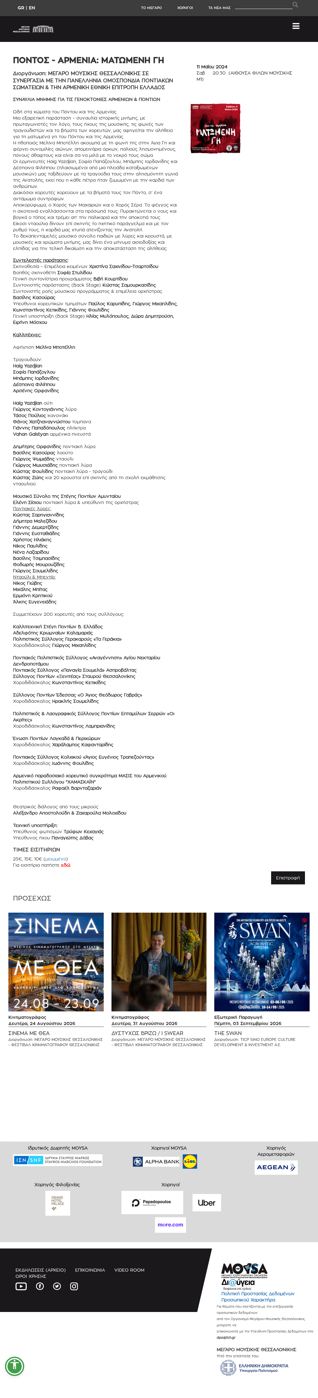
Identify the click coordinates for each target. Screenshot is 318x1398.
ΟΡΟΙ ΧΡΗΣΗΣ (31, 1276)
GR (21, 7)
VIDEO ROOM (129, 1270)
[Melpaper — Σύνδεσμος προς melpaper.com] (208, 1159)
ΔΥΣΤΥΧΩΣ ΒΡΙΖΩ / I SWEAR (147, 1033)
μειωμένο (55, 858)
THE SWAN (228, 1033)
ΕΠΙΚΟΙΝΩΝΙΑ (90, 1270)
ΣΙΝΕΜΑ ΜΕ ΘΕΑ (29, 1033)
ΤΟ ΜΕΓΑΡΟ (151, 8)
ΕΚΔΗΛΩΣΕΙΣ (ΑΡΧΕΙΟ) (41, 1270)
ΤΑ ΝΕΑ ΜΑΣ (219, 8)
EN (32, 7)
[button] (14, 1366)
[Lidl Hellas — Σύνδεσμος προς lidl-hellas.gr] (181, 1159)
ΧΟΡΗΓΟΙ (185, 8)
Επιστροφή (288, 877)
